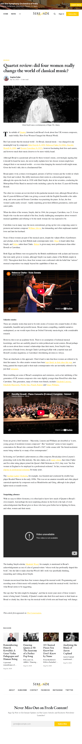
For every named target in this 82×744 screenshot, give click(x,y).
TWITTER (69, 690)
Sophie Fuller (15, 77)
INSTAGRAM (57, 690)
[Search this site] (54, 14)
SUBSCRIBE (22, 690)
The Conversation (34, 613)
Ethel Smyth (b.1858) (37, 145)
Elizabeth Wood (32, 564)
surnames (14, 368)
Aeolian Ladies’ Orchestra (17, 475)
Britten (36, 244)
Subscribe (72, 14)
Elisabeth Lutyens (64, 381)
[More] (20, 14)
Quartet (23, 132)
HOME (5, 14)
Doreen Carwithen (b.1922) (31, 148)
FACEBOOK (45, 690)
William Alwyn (35, 228)
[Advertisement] (41, 37)
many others (56, 459)
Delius (15, 244)
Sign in (61, 14)
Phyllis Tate (25, 384)
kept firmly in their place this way (58, 362)
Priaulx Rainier (37, 384)
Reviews (6, 60)
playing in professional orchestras (16, 469)
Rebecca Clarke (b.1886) (56, 145)
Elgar (56, 240)
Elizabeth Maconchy (11, 384)
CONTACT (34, 690)
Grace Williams (53, 384)
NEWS (13, 14)
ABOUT (12, 690)
